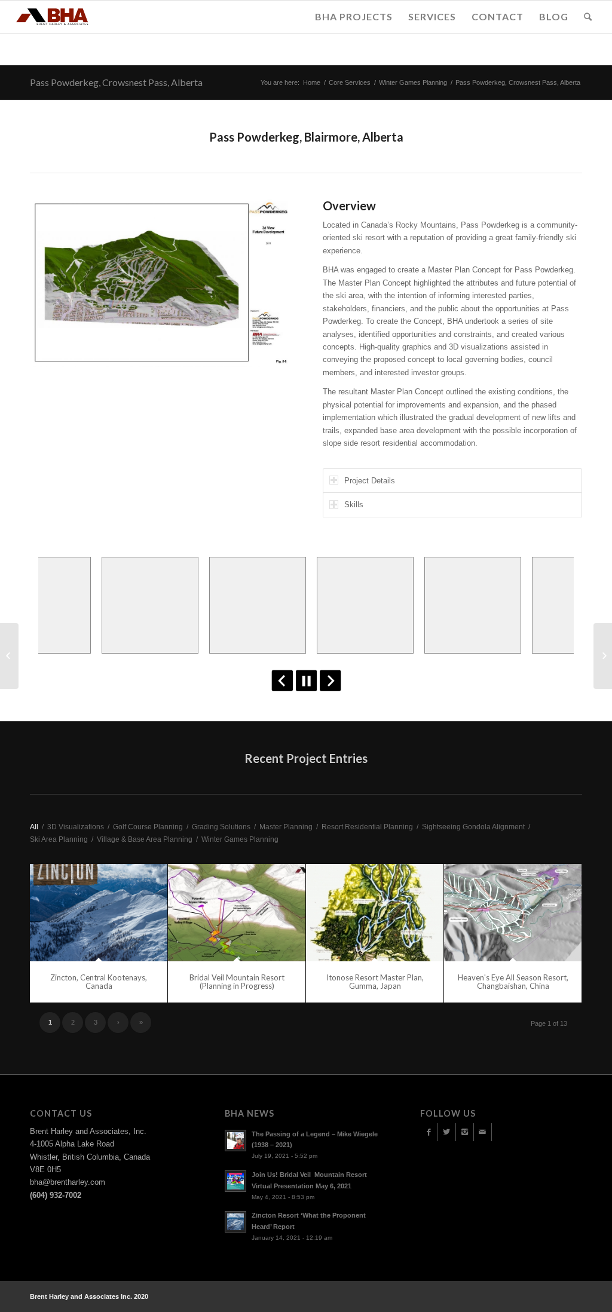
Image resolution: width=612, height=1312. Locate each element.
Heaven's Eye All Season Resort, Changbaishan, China (513, 982)
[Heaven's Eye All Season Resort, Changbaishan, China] (513, 913)
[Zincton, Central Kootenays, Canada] (98, 913)
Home (311, 82)
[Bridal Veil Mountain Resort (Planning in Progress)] (236, 913)
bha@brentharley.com (67, 1182)
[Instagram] (464, 1132)
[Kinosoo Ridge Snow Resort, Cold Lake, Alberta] (9, 656)
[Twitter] (446, 1132)
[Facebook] (428, 1132)
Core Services (350, 82)
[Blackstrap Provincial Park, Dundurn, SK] (602, 656)
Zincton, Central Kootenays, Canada (98, 982)
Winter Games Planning (413, 82)
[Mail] (482, 1132)
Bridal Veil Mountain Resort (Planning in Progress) (236, 982)
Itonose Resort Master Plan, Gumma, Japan (375, 982)
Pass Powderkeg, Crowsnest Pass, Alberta (116, 82)
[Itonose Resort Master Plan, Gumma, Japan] (374, 913)
